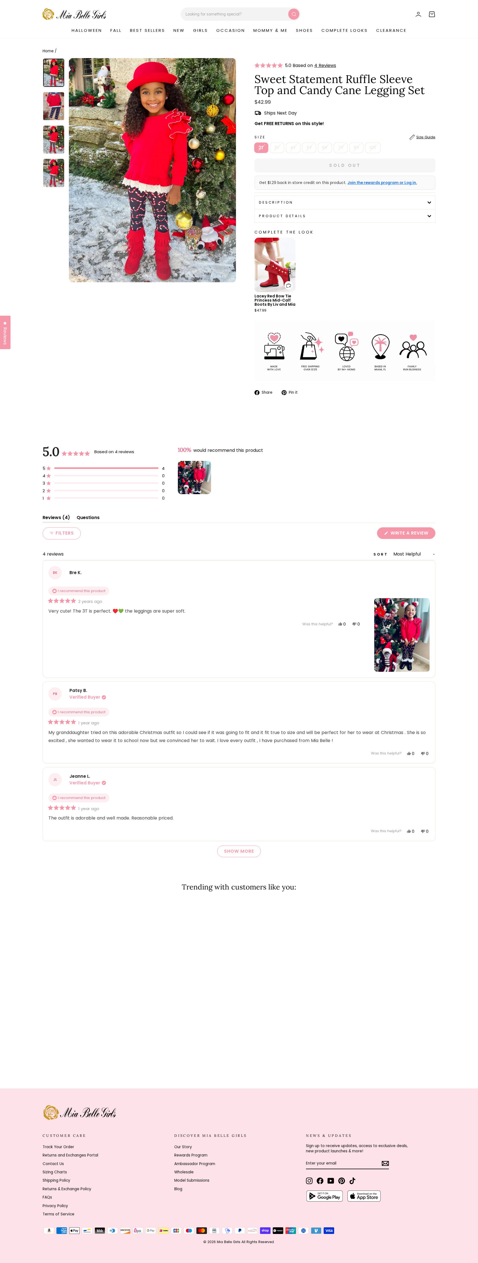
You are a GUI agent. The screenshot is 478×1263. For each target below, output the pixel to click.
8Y (356, 147)
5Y (309, 147)
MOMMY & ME (270, 30)
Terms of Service (58, 1214)
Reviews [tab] (56, 519)
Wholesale (184, 1172)
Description (276, 202)
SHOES (304, 30)
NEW (179, 30)
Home (48, 51)
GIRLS (200, 30)
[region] (195, 477)
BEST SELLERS (147, 30)
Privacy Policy (55, 1205)
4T (293, 147)
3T (277, 147)
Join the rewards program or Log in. (382, 183)
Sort (381, 554)
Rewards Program (190, 1155)
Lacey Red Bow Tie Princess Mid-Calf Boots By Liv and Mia (274, 300)
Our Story (183, 1147)
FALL (116, 30)
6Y (325, 147)
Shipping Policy (56, 1180)
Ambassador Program (194, 1163)
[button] (269, 65)
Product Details (282, 216)
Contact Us (53, 1163)
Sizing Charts (55, 1172)
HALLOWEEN (87, 30)
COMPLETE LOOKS (344, 30)
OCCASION (230, 30)
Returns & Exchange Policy (67, 1189)
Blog (178, 1189)
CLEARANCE (391, 30)
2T (261, 147)
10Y (373, 147)
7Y (340, 147)
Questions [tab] (88, 519)
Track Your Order (58, 1147)
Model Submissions (191, 1180)
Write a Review (412, 534)
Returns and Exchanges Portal (70, 1155)
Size (344, 137)
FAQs (47, 1197)
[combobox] (240, 14)
